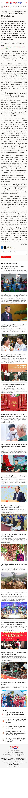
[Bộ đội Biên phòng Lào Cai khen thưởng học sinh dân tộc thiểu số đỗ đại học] (14, 640)
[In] (10, 247)
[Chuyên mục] (2, 2)
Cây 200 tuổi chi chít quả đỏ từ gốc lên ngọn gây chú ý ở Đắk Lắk (14, 535)
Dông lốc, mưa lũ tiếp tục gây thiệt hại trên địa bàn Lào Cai (14, 565)
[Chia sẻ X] (5, 247)
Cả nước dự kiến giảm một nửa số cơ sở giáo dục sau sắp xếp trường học (14, 476)
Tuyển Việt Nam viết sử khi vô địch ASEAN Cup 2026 (13, 683)
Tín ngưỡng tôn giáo (17, 6)
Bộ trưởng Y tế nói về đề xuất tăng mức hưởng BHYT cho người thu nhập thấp (16, 740)
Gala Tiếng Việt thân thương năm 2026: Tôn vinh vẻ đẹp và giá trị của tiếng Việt (14, 593)
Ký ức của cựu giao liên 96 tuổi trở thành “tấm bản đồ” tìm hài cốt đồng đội (16, 721)
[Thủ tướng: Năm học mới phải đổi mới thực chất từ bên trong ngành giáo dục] (14, 312)
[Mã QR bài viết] (13, 247)
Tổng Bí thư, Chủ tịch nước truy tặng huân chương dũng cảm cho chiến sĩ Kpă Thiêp (15, 733)
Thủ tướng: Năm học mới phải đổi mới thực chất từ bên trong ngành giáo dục (14, 296)
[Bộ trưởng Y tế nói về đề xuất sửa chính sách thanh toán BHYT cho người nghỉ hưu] (14, 432)
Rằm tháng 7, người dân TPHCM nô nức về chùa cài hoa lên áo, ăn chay (13, 325)
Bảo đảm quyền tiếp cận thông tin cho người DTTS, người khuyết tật (12, 506)
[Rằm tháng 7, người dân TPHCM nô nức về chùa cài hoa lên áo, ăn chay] (14, 342)
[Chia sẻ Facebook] (2, 247)
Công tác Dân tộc (8, 6)
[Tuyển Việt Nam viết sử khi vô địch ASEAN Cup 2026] (14, 698)
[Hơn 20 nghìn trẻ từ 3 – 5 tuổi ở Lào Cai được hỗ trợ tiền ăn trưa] (14, 283)
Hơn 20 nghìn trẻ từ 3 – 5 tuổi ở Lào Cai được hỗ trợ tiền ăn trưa (12, 267)
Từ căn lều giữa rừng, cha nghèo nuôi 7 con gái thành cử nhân (15, 727)
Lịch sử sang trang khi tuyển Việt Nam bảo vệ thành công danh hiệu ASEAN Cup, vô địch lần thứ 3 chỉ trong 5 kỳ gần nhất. (14, 687)
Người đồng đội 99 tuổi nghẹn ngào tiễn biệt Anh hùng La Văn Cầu (15, 714)
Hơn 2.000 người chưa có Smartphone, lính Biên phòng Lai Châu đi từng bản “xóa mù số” (14, 446)
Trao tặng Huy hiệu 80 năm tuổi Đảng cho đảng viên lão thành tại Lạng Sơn (13, 355)
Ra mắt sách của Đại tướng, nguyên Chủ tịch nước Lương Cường (13, 385)
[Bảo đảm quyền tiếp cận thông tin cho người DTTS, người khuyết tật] (14, 522)
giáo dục (20, 75)
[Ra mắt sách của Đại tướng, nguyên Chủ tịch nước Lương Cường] (14, 402)
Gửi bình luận (6, 256)
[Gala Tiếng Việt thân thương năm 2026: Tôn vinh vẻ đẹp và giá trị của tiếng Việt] (14, 610)
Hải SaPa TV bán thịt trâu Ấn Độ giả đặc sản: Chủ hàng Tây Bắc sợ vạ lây (14, 653)
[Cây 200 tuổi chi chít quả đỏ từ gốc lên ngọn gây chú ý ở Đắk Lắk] (14, 552)
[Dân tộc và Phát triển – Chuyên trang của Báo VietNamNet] (9, 2)
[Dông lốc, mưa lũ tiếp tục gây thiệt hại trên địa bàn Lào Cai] (14, 580)
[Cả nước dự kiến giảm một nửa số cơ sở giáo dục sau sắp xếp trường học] (14, 493)
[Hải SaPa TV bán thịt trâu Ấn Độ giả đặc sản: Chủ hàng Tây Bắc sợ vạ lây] (14, 670)
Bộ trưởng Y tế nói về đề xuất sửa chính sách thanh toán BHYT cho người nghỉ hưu (14, 415)
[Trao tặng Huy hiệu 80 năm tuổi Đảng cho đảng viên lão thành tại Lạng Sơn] (14, 372)
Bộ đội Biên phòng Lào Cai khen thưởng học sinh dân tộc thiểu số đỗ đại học (13, 623)
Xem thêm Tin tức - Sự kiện (9, 263)
